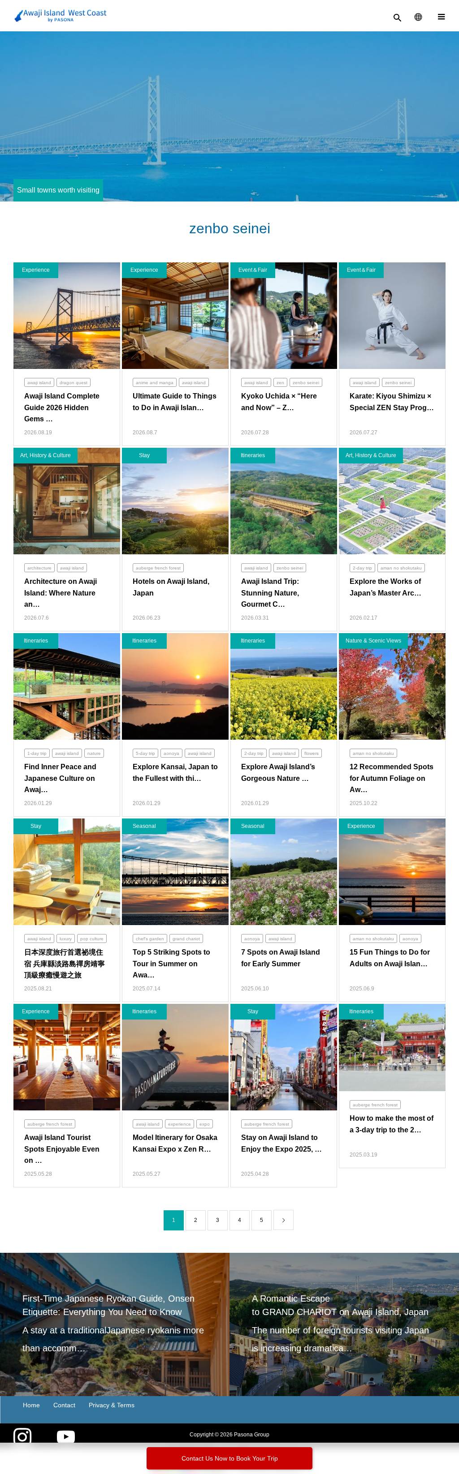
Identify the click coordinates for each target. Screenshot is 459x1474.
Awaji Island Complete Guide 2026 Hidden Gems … (62, 407)
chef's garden (150, 938)
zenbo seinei (306, 382)
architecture (39, 568)
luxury (66, 938)
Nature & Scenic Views (373, 641)
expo (204, 1124)
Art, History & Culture (45, 455)
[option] (115, 1324)
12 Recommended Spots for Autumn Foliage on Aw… (391, 778)
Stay (144, 455)
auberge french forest (158, 568)
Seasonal (144, 826)
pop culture (92, 938)
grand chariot (186, 938)
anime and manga (154, 382)
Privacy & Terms (111, 1405)
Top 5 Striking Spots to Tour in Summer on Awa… (171, 963)
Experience (36, 270)
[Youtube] (66, 1438)
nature (94, 753)
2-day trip (362, 568)
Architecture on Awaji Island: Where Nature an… (60, 593)
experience (179, 1124)
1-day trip (37, 753)
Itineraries (253, 455)
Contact (64, 1405)
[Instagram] (22, 1438)
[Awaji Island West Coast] (60, 16)
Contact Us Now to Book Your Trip (230, 1458)
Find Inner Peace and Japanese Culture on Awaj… (60, 778)
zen (280, 382)
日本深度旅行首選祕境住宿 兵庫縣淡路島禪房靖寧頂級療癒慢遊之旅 (64, 963)
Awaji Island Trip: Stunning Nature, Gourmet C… (270, 593)
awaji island (39, 382)
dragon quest (73, 382)
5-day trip (145, 753)
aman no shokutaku (401, 568)
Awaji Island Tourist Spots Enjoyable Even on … (62, 1149)
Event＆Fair (252, 270)
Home (31, 1405)
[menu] (441, 15)
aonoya (171, 753)
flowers (311, 753)
